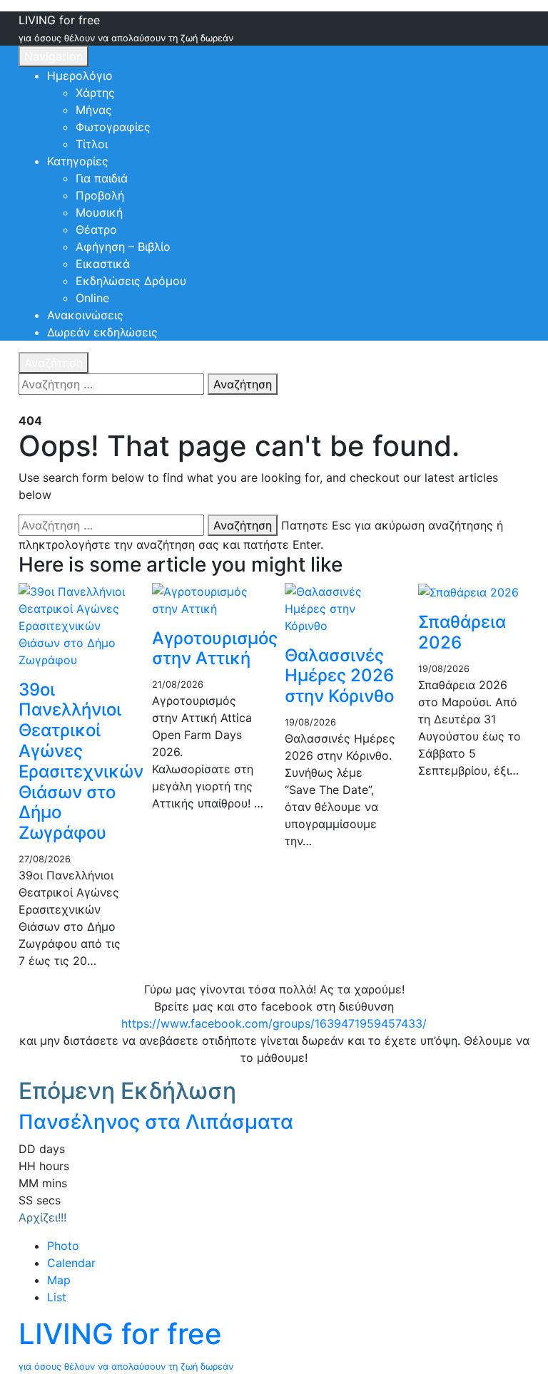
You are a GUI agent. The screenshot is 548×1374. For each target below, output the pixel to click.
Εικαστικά (103, 264)
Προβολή (100, 195)
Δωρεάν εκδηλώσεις (102, 332)
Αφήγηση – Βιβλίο (123, 246)
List (56, 1297)
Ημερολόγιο (80, 75)
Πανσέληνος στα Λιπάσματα (156, 1122)
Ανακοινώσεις (85, 315)
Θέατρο (96, 229)
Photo (63, 1246)
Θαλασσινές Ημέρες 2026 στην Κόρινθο (339, 676)
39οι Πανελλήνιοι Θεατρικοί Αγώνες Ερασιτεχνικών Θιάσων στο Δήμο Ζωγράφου (81, 761)
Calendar (71, 1263)
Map (59, 1280)
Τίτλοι (92, 144)
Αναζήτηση (53, 363)
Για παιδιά (102, 178)
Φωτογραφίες (113, 127)
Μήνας (94, 110)
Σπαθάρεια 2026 (462, 632)
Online (92, 298)
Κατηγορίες (77, 161)
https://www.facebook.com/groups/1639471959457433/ (274, 1023)
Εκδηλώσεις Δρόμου (131, 281)
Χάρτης (95, 93)
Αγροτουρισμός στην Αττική (215, 648)
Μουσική (99, 212)
